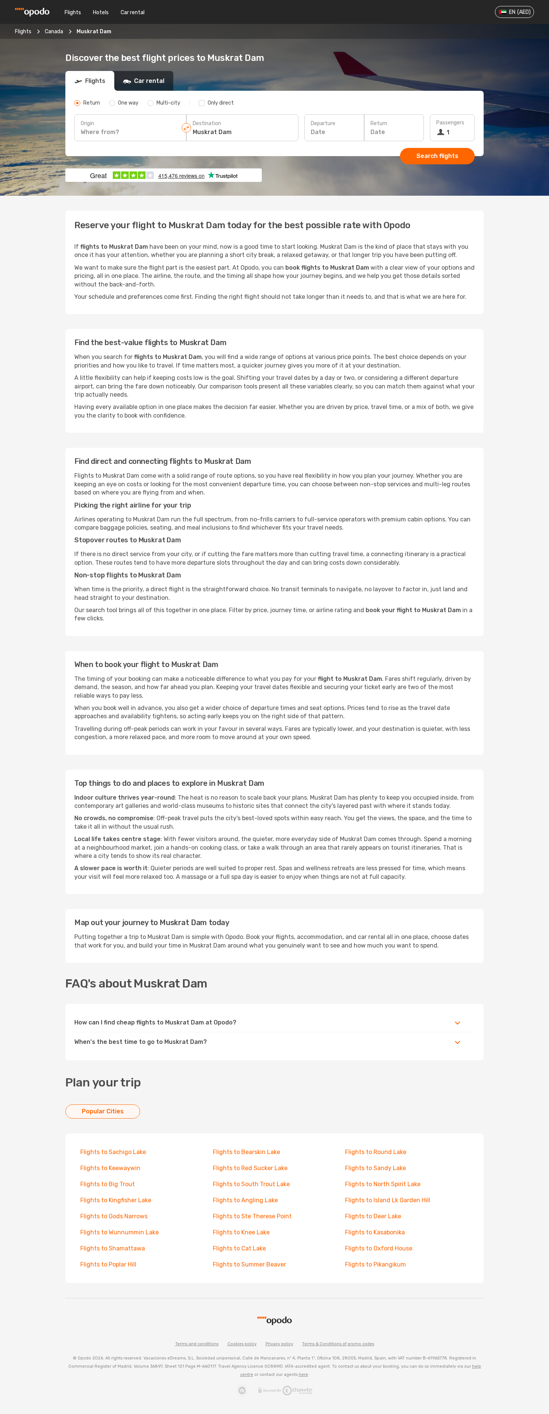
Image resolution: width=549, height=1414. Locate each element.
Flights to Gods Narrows (114, 1216)
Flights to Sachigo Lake (113, 1152)
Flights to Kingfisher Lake (115, 1200)
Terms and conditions (196, 1344)
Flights (73, 12)
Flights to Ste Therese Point (252, 1216)
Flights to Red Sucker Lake (250, 1168)
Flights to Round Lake (375, 1152)
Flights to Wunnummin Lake (119, 1232)
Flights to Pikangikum (375, 1264)
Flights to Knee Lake (241, 1232)
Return (378, 123)
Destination (207, 123)
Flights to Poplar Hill (108, 1264)
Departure (323, 123)
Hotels (101, 12)
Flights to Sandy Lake (375, 1168)
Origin (87, 123)
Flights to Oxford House (378, 1248)
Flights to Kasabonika (375, 1232)
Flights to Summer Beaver (249, 1264)
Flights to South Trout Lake (251, 1184)
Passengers (450, 123)
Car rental (133, 12)
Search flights (437, 155)
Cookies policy (242, 1344)
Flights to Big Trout (107, 1184)
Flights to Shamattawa (112, 1248)
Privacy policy (279, 1344)
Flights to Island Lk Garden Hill (387, 1200)
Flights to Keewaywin (110, 1168)
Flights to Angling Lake (245, 1200)
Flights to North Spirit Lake (383, 1184)
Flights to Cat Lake (239, 1248)
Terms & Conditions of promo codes (338, 1344)
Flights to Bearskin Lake (246, 1152)
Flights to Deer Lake (373, 1216)
